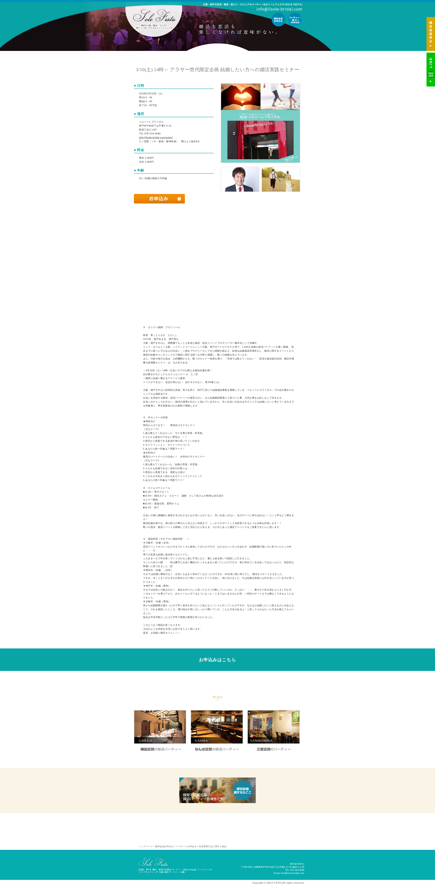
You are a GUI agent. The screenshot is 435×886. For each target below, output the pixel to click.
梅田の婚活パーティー (160, 749)
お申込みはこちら (217, 659)
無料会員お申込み (278, 19)
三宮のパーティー (273, 749)
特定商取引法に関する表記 (213, 846)
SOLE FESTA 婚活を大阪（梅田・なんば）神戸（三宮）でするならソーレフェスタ (154, 19)
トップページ (146, 846)
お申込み (159, 198)
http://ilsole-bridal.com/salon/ (156, 137)
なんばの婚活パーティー (216, 749)
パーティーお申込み (295, 19)
